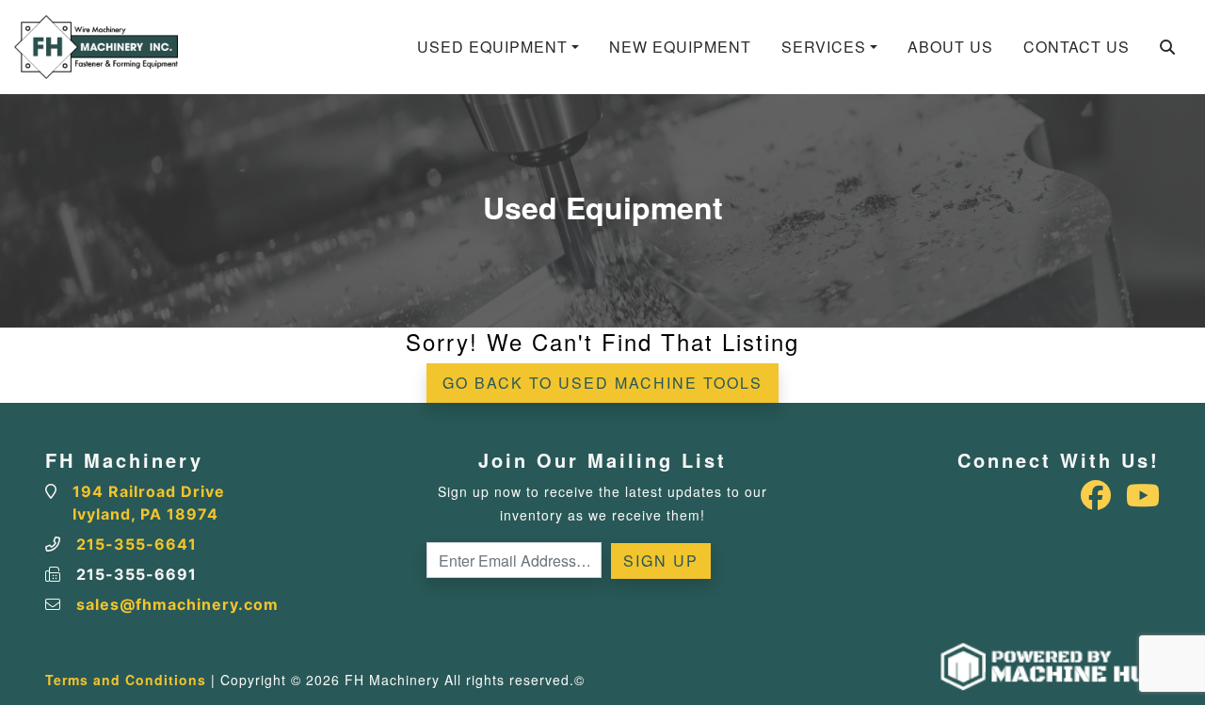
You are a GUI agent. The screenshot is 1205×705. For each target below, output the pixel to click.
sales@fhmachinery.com (177, 604)
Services (823, 46)
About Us (950, 46)
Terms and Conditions (125, 679)
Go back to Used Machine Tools (602, 382)
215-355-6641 (136, 544)
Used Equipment (492, 46)
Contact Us (1076, 46)
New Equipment (680, 46)
